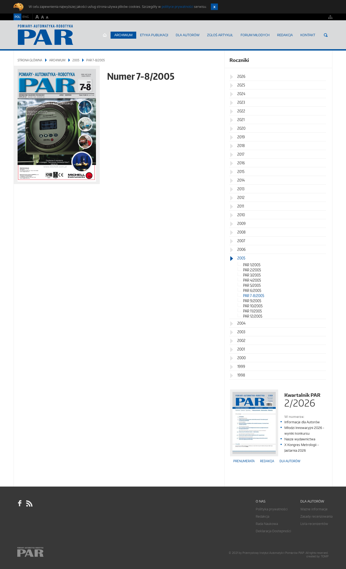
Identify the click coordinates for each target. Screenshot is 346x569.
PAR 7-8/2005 (253, 295)
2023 (241, 102)
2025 (241, 85)
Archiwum (123, 35)
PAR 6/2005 (252, 290)
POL (17, 17)
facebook (20, 503)
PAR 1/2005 (251, 264)
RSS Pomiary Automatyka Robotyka (29, 503)
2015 (240, 171)
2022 (241, 111)
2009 (241, 223)
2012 (241, 197)
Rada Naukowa (267, 524)
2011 (240, 206)
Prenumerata (244, 461)
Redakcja (285, 35)
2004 (241, 323)
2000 (241, 357)
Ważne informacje (314, 509)
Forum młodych (255, 35)
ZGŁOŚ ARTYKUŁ (220, 35)
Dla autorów (187, 35)
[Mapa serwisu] (330, 17)
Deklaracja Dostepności (273, 531)
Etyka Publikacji (154, 35)
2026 (241, 76)
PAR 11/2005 (252, 311)
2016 (241, 163)
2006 (241, 249)
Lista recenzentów (314, 524)
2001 (241, 349)
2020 (241, 128)
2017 (240, 154)
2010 (241, 214)
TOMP (324, 556)
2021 (241, 119)
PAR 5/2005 (252, 285)
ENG (25, 17)
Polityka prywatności (272, 509)
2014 (241, 180)
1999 (241, 366)
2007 (241, 240)
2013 (240, 189)
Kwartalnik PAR (302, 399)
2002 (241, 340)
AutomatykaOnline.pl (45, 35)
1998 (241, 375)
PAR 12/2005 (252, 316)
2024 (241, 93)
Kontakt (307, 35)
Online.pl (46, 552)
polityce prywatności (177, 7)
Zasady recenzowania (316, 516)
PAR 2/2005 (252, 270)
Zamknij (214, 7)
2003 (241, 332)
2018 (241, 145)
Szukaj (326, 35)
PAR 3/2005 (252, 275)
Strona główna (105, 35)
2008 (241, 232)
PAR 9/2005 (252, 300)
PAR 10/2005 (252, 306)
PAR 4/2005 (252, 280)
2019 (241, 137)
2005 (75, 60)
